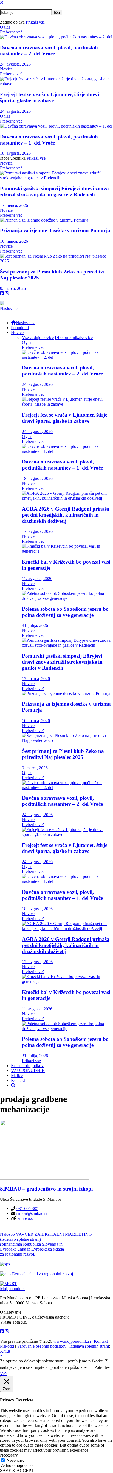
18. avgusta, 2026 (15, 153)
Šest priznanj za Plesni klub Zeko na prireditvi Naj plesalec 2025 (63, 754)
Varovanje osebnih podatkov (41, 1346)
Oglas (5, 27)
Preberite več (11, 32)
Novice (6, 69)
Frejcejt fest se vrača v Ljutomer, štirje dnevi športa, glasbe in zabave (49, 97)
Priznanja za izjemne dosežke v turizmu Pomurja (55, 230)
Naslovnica (9, 308)
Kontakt (101, 1341)
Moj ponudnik (12, 1288)
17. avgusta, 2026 (37, 531)
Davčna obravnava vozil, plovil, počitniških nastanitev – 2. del (49, 50)
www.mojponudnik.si (72, 1341)
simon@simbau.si (31, 1213)
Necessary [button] (9, 1455)
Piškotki (7, 1346)
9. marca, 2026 (13, 288)
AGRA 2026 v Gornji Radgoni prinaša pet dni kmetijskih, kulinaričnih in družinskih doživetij (65, 515)
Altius (5, 1351)
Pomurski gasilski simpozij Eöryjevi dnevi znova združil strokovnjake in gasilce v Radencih (54, 191)
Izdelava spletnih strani (89, 1346)
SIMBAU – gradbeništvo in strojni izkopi (46, 1189)
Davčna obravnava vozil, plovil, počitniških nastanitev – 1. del (49, 140)
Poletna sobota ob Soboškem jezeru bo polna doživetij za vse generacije (65, 612)
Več (3, 1373)
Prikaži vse (35, 22)
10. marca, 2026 (14, 241)
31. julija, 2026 (35, 625)
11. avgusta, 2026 (37, 578)
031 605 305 (27, 1208)
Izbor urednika (67, 337)
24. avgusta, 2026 (15, 64)
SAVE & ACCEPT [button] (17, 1470)
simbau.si (26, 1218)
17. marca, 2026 (14, 205)
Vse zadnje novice (38, 337)
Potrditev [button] (102, 1367)
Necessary (15, 1460)
